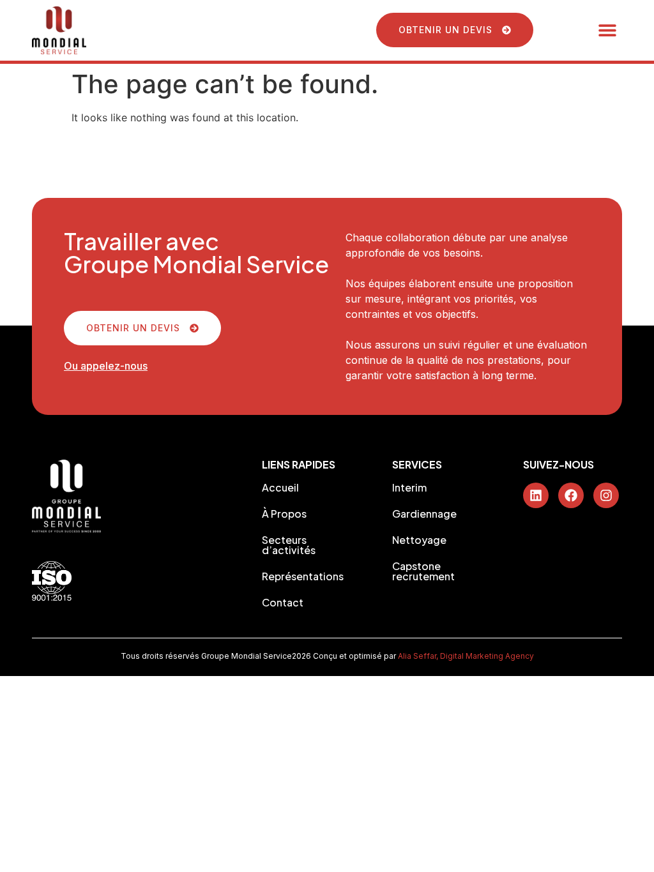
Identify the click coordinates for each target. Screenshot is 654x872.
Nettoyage (419, 540)
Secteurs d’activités (289, 545)
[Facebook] (571, 495)
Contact (282, 603)
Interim (409, 488)
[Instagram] (606, 495)
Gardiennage (424, 514)
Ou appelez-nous (106, 365)
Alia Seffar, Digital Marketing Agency (466, 656)
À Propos (284, 514)
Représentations (303, 576)
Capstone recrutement (423, 571)
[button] (607, 30)
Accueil (280, 488)
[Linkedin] (536, 495)
